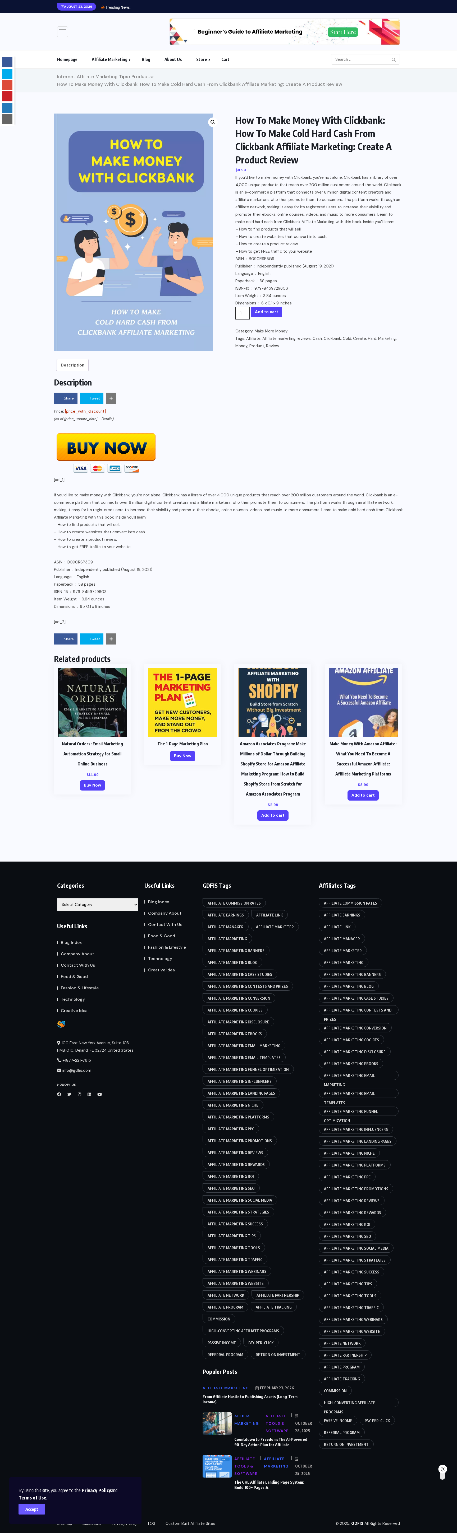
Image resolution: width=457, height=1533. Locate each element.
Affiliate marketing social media (240, 1200)
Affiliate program (225, 1307)
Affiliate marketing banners (236, 950)
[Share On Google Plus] (7, 85)
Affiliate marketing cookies (235, 1010)
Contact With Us (78, 965)
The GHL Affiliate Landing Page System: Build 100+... (177, 7)
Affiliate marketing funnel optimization (248, 1069)
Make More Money (271, 331)
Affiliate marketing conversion (239, 998)
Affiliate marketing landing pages (241, 1093)
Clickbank (332, 338)
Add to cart (266, 311)
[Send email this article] (7, 119)
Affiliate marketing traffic (235, 1259)
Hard (372, 338)
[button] (213, 122)
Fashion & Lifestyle (80, 988)
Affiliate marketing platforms (238, 1117)
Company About (77, 954)
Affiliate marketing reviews (286, 338)
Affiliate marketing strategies (238, 1212)
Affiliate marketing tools (234, 1247)
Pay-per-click (260, 1343)
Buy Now (92, 785)
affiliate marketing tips (232, 1236)
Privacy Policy (96, 1490)
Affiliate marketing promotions (240, 1141)
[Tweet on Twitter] (7, 74)
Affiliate (253, 338)
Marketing (387, 338)
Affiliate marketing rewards (236, 1164)
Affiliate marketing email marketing (244, 1045)
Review (272, 346)
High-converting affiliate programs (243, 1331)
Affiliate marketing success (235, 1224)
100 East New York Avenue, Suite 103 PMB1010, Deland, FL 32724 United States (95, 1046)
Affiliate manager (226, 927)
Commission (219, 1319)
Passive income (222, 1343)
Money (241, 346)
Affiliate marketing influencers (240, 1081)
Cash (317, 338)
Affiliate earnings (226, 915)
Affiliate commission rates (234, 903)
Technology (73, 999)
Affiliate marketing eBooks (235, 1034)
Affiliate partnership (278, 1295)
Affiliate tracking (274, 1307)
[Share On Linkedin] (7, 108)
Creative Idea (74, 1010)
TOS (151, 1523)
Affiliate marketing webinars (237, 1271)
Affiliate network (226, 1295)
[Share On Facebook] (7, 62)
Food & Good (74, 976)
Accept (31, 1509)
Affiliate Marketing (109, 59)
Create (359, 338)
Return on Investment (278, 1354)
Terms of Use (32, 1497)
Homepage (67, 59)
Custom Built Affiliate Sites (190, 1523)
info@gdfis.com (76, 1070)
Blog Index (71, 942)
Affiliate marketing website (236, 1283)
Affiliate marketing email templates (244, 1057)
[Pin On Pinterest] (7, 96)
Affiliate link (269, 915)
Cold (347, 338)
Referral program (225, 1354)
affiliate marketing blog (232, 962)
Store (201, 59)
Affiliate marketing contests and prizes (248, 986)
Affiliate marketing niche (233, 1105)
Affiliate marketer (275, 927)
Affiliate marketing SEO (231, 1188)
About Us (173, 59)
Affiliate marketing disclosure (238, 1022)
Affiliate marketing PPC (231, 1129)
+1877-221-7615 (76, 1060)
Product (256, 346)
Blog (146, 59)
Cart (225, 59)
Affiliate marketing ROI (231, 1176)
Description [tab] (72, 365)
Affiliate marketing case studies (240, 974)
